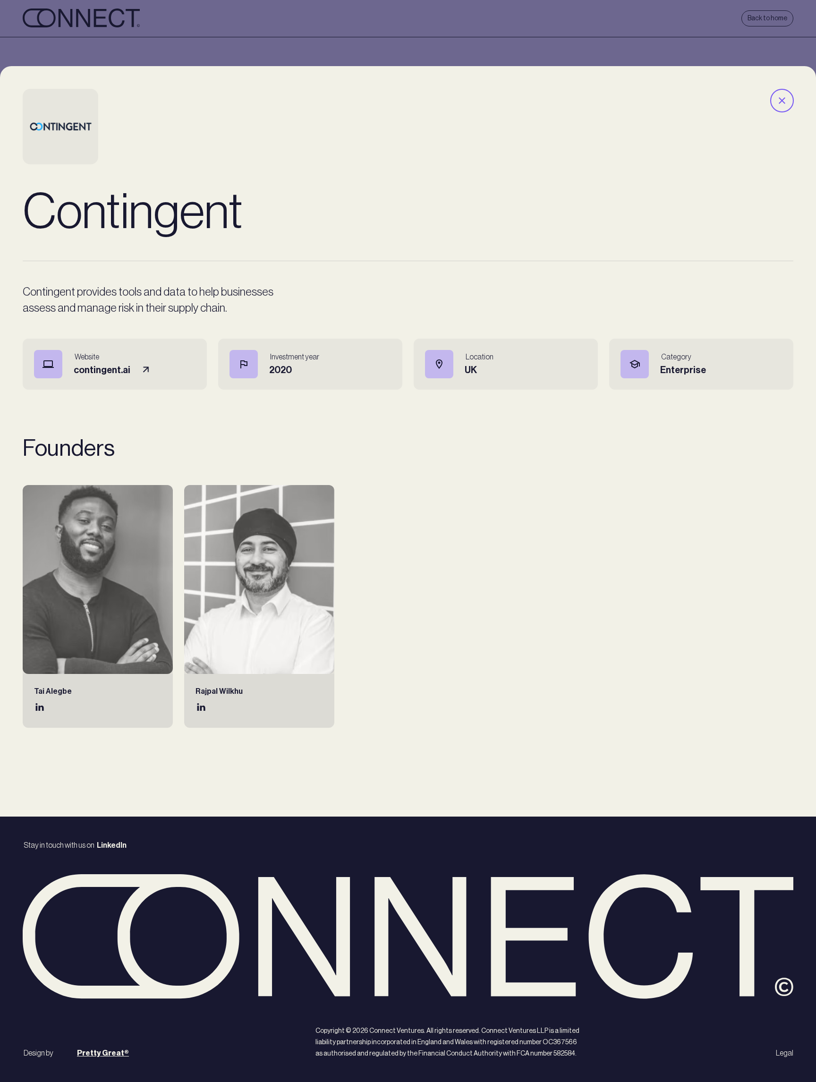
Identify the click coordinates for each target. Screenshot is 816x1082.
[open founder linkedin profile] (39, 708)
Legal (784, 1053)
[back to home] (81, 18)
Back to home (767, 18)
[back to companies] (781, 100)
